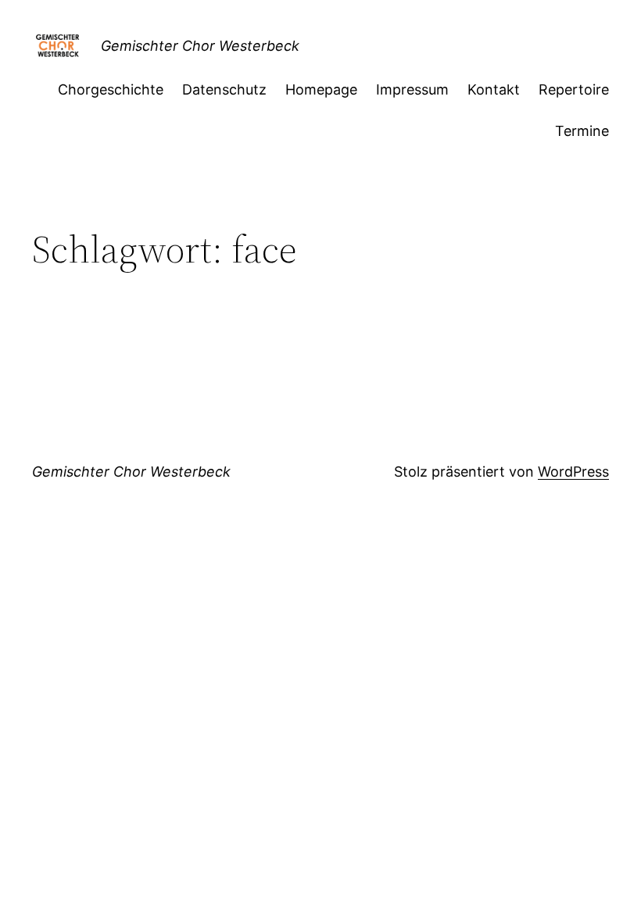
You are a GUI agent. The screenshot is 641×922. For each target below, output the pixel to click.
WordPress (573, 471)
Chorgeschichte (110, 89)
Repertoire (574, 89)
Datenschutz (224, 89)
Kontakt (493, 89)
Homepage (321, 89)
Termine (582, 131)
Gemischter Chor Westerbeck (200, 46)
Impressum (412, 89)
